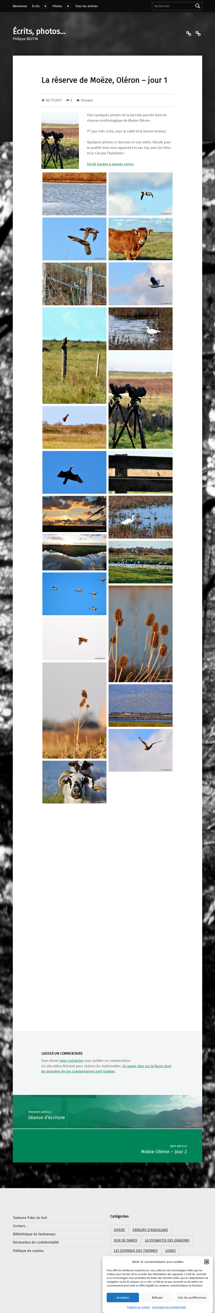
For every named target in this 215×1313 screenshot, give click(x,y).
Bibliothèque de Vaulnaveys (34, 1234)
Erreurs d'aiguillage (150, 1230)
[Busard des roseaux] (74, 427)
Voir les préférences (192, 1298)
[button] (207, 1262)
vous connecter (72, 1061)
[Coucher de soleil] (74, 514)
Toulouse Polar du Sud (30, 1218)
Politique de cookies (138, 1307)
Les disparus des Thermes (136, 1251)
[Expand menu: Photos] (68, 6)
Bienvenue (20, 6)
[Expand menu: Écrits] (45, 6)
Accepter (123, 1298)
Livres (170, 1251)
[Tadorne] (141, 194)
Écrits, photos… (39, 31)
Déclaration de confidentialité (169, 1307)
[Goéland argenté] (74, 930)
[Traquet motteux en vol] (74, 638)
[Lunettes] (141, 400)
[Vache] (141, 239)
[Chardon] (141, 634)
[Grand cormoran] (74, 472)
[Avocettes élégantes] (74, 193)
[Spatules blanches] (74, 593)
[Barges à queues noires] (141, 562)
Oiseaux (87, 100)
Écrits (36, 6)
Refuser (157, 1298)
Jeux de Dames (125, 1240)
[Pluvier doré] (141, 798)
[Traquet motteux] (74, 710)
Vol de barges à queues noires (110, 164)
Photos (57, 6)
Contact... (20, 1226)
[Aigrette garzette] (141, 328)
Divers (119, 1230)
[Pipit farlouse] (74, 284)
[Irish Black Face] (74, 782)
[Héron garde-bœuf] (141, 283)
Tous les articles (86, 6)
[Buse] (74, 355)
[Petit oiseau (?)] (141, 472)
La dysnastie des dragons (167, 1240)
